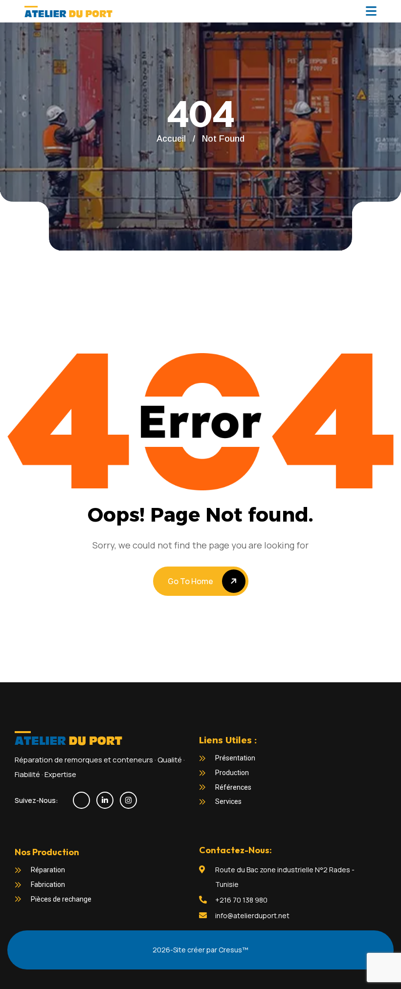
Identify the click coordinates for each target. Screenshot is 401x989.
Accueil (171, 139)
